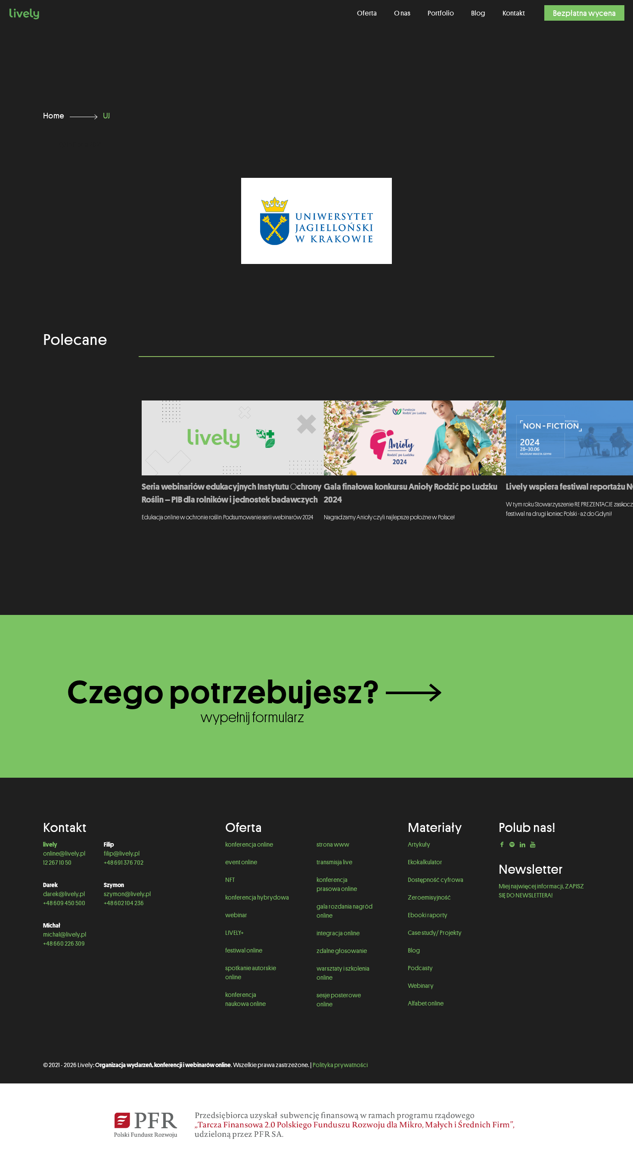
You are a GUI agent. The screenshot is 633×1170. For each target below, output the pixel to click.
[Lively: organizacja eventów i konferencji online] (24, 13)
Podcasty (420, 968)
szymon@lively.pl (127, 894)
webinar (236, 915)
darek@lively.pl (64, 894)
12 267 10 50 (57, 862)
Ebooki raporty (427, 915)
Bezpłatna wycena (584, 13)
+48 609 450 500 (64, 903)
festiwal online (243, 950)
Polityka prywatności (340, 1064)
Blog (414, 950)
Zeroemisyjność (429, 897)
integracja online (338, 933)
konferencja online (249, 844)
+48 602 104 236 (124, 903)
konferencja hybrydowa (257, 897)
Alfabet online (426, 1003)
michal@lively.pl (64, 934)
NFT (230, 879)
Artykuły (419, 844)
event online (241, 862)
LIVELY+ (234, 932)
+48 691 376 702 (123, 862)
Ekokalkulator (425, 862)
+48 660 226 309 (64, 943)
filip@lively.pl (122, 853)
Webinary (421, 985)
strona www (332, 844)
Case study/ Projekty (435, 932)
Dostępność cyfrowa (435, 879)
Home (53, 115)
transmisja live (334, 862)
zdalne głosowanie (342, 950)
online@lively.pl (64, 853)
